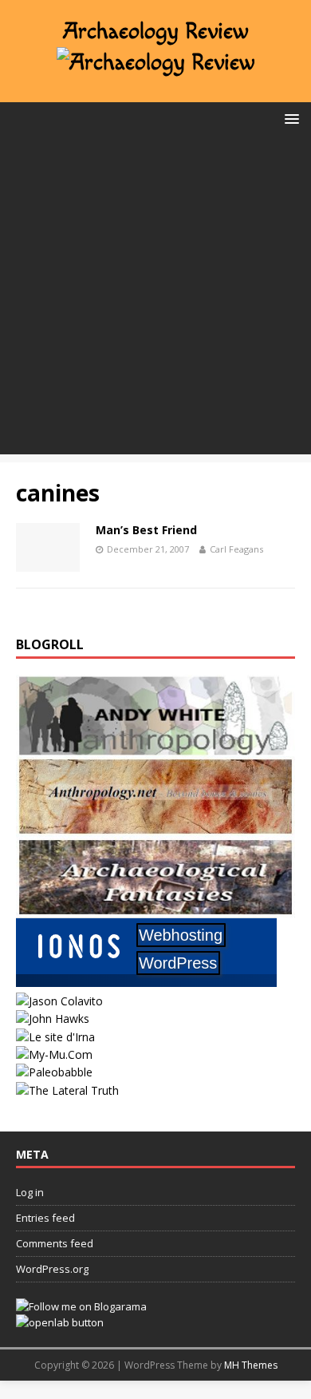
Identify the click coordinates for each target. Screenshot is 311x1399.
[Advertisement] (155, 298)
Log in (30, 1192)
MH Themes (251, 1365)
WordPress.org (52, 1269)
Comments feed (54, 1243)
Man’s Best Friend (146, 529)
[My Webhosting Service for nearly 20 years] (146, 983)
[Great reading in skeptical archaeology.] (67, 1090)
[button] (289, 117)
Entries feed (45, 1218)
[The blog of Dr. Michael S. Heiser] (54, 1072)
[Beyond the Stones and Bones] (155, 826)
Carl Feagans (236, 549)
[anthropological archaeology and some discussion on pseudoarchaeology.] (155, 746)
